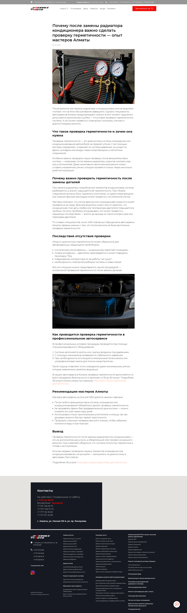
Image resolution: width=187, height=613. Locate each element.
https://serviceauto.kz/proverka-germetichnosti (102, 462)
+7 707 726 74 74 (125, 2)
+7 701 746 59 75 (113, 2)
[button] (144, 8)
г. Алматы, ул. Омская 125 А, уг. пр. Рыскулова (49, 2)
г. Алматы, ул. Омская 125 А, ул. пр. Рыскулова (61, 521)
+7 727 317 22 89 (148, 2)
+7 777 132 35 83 (136, 2)
